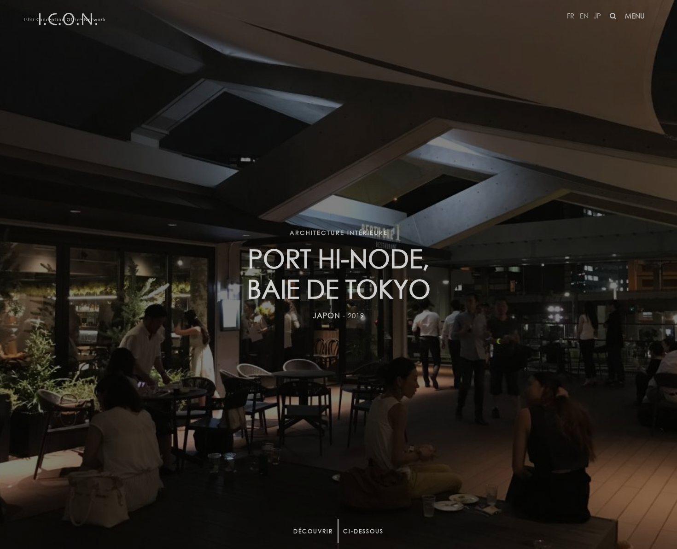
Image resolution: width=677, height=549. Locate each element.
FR (570, 16)
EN (584, 16)
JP (597, 16)
